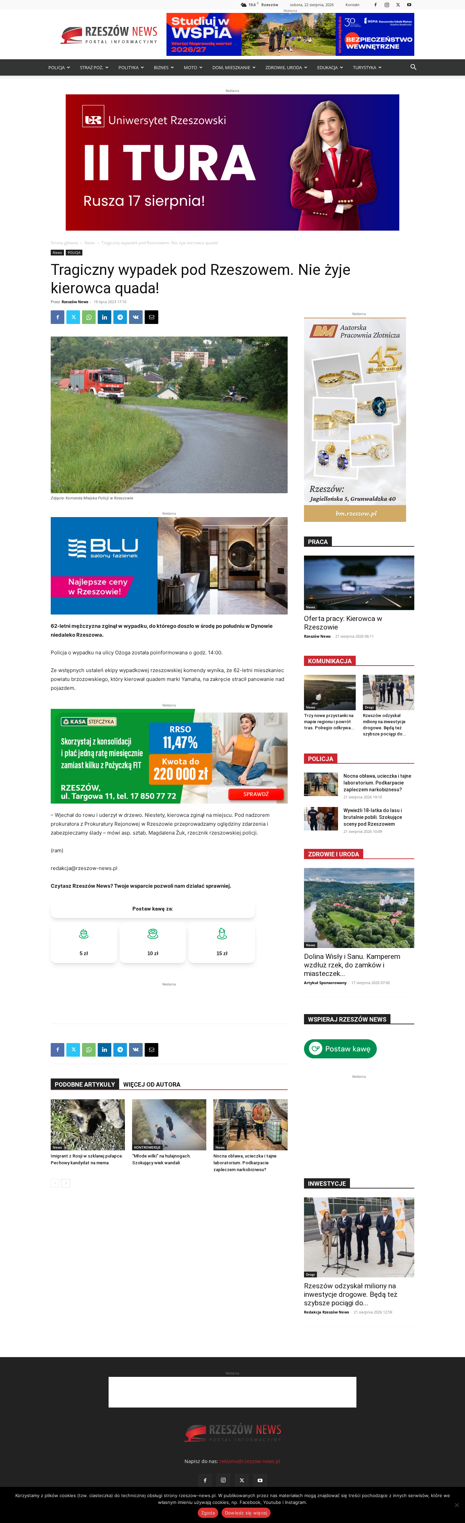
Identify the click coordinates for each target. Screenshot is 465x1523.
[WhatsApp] (89, 317)
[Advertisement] (169, 998)
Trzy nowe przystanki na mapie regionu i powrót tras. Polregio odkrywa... (329, 721)
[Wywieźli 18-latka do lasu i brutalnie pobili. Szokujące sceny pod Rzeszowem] (321, 818)
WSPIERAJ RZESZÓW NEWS (347, 1019)
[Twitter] (398, 4)
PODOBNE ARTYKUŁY (85, 1084)
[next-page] (66, 1183)
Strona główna (64, 243)
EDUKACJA (327, 67)
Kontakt (352, 4)
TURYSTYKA (364, 67)
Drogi (369, 707)
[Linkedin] (104, 317)
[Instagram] (387, 4)
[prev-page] (55, 1183)
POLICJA (56, 67)
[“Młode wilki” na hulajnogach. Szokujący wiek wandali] (169, 1124)
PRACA (318, 541)
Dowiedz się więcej (246, 1513)
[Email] (151, 317)
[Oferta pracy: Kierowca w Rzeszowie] (359, 583)
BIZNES (161, 67)
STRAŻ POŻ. (91, 67)
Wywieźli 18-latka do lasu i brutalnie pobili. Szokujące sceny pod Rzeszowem (372, 817)
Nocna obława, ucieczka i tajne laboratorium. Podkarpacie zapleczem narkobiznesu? (244, 1162)
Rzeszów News (75, 301)
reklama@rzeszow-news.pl (250, 1461)
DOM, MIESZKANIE (231, 67)
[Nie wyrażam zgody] (456, 1505)
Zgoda (208, 1513)
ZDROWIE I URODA (333, 854)
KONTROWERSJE (147, 1147)
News (89, 243)
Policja (320, 758)
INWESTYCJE (327, 1183)
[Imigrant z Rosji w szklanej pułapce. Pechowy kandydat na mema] (88, 1124)
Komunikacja (330, 661)
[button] (413, 68)
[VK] (136, 317)
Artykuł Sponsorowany (325, 982)
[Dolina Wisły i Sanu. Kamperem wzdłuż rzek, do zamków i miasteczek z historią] (359, 908)
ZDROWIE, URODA (284, 67)
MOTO (190, 67)
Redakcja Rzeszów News (326, 1312)
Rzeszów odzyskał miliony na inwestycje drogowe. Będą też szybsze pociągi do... (351, 1294)
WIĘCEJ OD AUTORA (151, 1084)
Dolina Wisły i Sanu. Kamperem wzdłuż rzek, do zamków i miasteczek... (352, 965)
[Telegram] (120, 317)
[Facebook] (375, 4)
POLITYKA (128, 67)
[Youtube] (409, 4)
